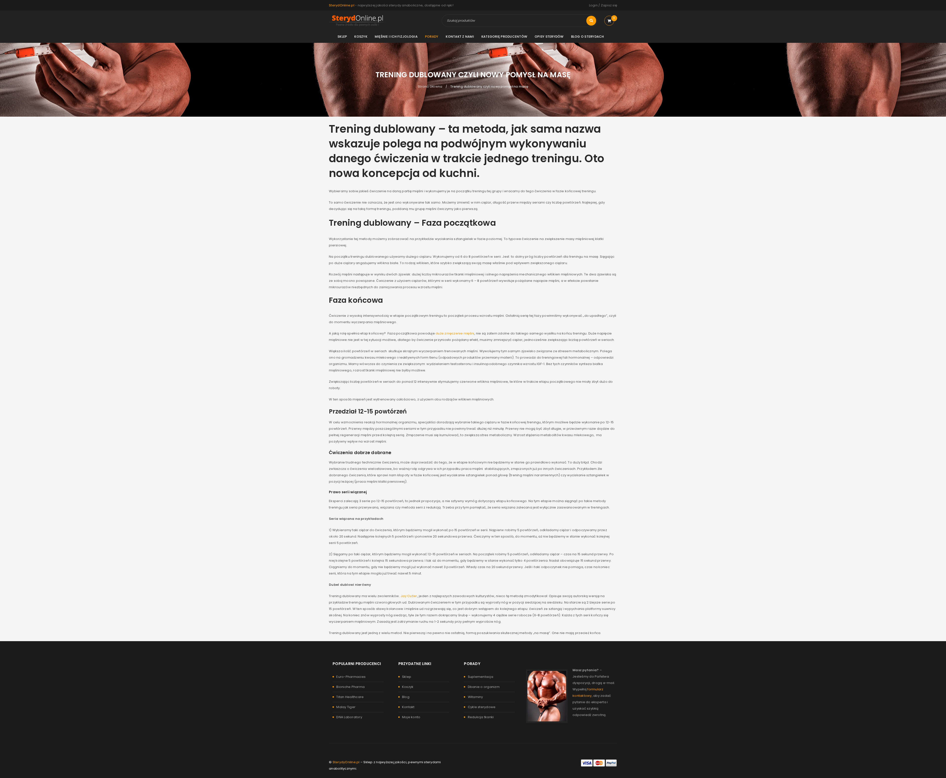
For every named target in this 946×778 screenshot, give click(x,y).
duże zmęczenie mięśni (455, 333)
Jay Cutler (409, 596)
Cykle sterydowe (482, 707)
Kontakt (408, 707)
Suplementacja (480, 676)
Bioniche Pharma (350, 686)
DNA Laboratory (349, 717)
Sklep (406, 676)
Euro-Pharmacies (351, 676)
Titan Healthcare (350, 697)
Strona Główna (430, 86)
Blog (405, 697)
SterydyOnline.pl (346, 762)
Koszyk (408, 686)
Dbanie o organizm (484, 686)
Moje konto (411, 717)
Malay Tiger (345, 707)
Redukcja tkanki (481, 717)
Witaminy (475, 697)
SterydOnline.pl (341, 5)
